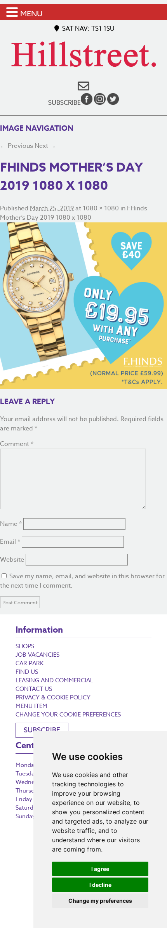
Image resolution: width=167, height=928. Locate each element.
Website (12, 559)
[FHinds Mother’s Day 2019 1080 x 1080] (83, 305)
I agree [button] (100, 869)
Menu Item (31, 706)
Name (11, 524)
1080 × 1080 (101, 208)
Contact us (34, 689)
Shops (25, 646)
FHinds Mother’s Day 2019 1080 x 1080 (73, 213)
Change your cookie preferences (68, 714)
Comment (16, 444)
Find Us (27, 672)
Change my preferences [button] (100, 900)
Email (10, 541)
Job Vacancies (37, 654)
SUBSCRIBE (42, 730)
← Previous (16, 146)
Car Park (29, 663)
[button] (13, 13)
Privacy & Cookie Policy (53, 697)
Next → (45, 146)
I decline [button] (100, 884)
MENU (31, 13)
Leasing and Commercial (54, 680)
